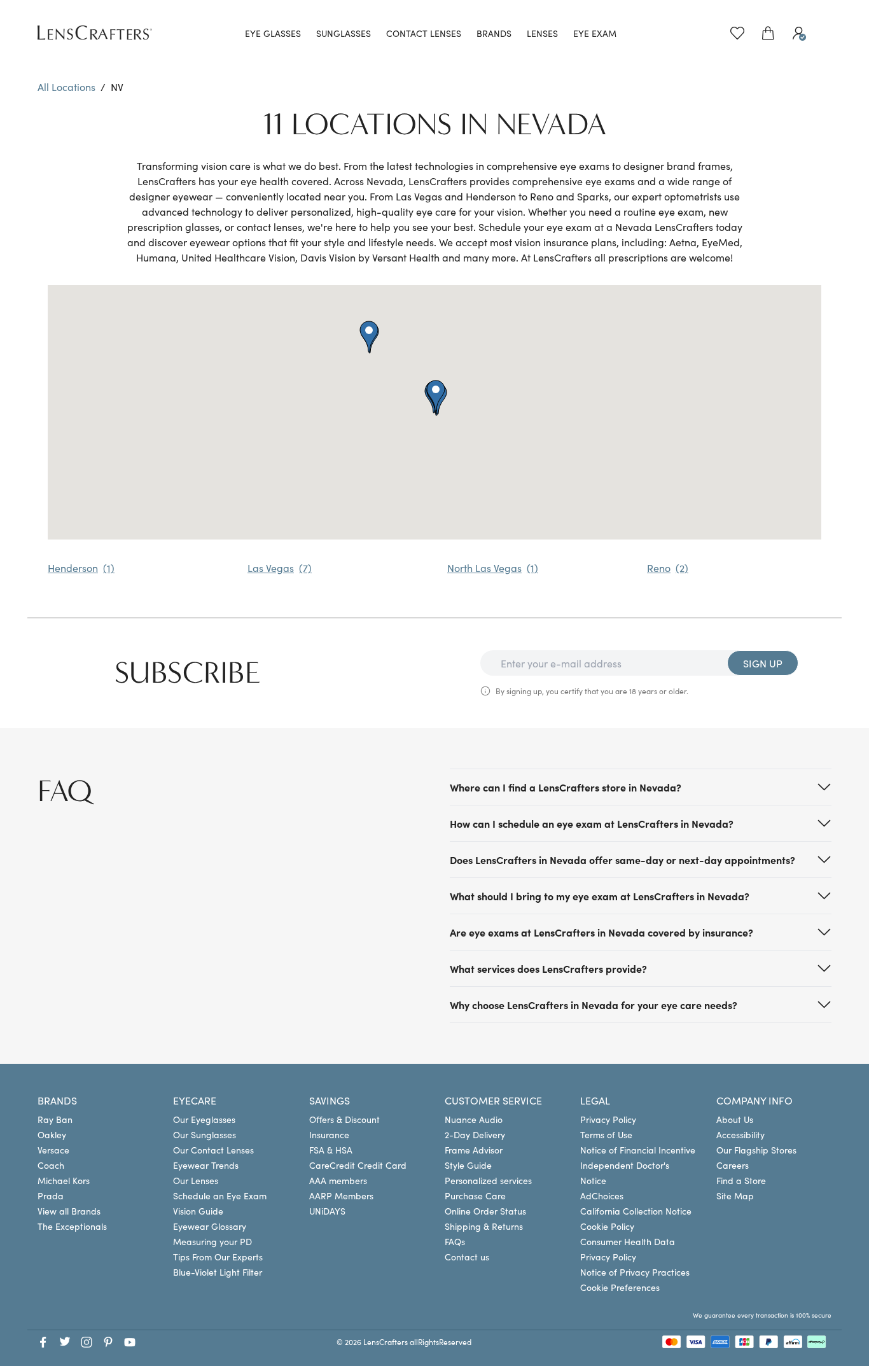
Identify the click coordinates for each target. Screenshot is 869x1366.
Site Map (735, 1195)
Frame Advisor (474, 1149)
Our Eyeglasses (204, 1119)
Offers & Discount (344, 1119)
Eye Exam (594, 33)
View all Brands (69, 1210)
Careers (732, 1165)
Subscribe (188, 673)
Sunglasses (343, 33)
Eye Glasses (273, 33)
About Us (734, 1119)
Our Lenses (195, 1180)
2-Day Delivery (475, 1134)
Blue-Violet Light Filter (217, 1271)
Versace (53, 1149)
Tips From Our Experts (218, 1256)
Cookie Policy (607, 1226)
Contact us (467, 1256)
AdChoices (601, 1195)
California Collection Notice (636, 1210)
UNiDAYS (327, 1210)
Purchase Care (475, 1195)
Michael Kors (64, 1180)
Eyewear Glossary (209, 1226)
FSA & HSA (330, 1149)
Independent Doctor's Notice (624, 1173)
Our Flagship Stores (756, 1149)
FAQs (455, 1241)
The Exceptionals (72, 1226)
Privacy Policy (608, 1119)
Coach (51, 1165)
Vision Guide (198, 1210)
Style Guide (468, 1165)
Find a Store (741, 1180)
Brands (493, 33)
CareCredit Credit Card (358, 1165)
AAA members (338, 1180)
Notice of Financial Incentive (637, 1149)
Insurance (329, 1134)
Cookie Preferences (620, 1287)
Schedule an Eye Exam (220, 1195)
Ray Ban (55, 1119)
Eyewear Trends (206, 1165)
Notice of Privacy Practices (635, 1271)
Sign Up (762, 663)
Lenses (542, 33)
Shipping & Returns (484, 1226)
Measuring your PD (212, 1241)
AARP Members (341, 1195)
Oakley (52, 1134)
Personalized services (488, 1180)
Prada (51, 1195)
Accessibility (740, 1134)
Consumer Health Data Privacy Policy (627, 1249)
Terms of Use (606, 1134)
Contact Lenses (423, 33)
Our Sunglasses (204, 1134)
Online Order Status (485, 1210)
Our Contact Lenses (213, 1149)
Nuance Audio (474, 1119)
